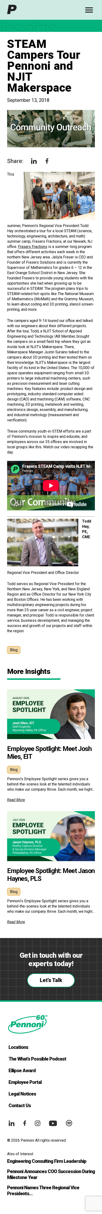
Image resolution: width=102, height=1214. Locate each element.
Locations (18, 1047)
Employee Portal (25, 1082)
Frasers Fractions (32, 246)
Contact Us (20, 1105)
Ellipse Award (22, 1070)
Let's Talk (51, 980)
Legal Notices (22, 1094)
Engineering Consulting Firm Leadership (46, 1161)
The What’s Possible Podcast (37, 1059)
